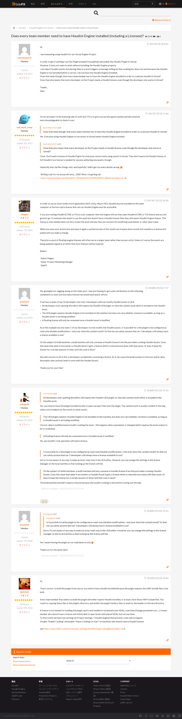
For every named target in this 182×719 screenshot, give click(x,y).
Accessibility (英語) (101, 699)
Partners (15, 699)
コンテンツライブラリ (49, 689)
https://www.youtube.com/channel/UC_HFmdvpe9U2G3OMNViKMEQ (72, 178)
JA (163, 4)
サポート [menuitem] (83, 4)
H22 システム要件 (74, 692)
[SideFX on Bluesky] (157, 716)
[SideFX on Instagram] (151, 716)
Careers (123, 689)
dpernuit (24, 592)
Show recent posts (21, 661)
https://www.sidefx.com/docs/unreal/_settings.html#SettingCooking (76, 628)
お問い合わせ (126, 702)
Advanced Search (162, 20)
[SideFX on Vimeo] (168, 716)
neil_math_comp (24, 127)
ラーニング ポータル (48, 685)
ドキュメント (72, 695)
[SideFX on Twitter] (146, 716)
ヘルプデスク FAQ (74, 689)
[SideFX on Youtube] (173, 716)
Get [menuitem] (94, 4)
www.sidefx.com (116, 628)
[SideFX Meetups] (162, 716)
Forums (22, 28)
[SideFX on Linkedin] (179, 716)
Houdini (15, 685)
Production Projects (48, 695)
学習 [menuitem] (71, 4)
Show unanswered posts (24, 665)
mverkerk (24, 301)
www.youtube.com (115, 178)
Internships (125, 699)
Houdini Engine (18, 689)
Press (122, 692)
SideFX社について (128, 685)
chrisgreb (24, 404)
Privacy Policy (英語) (102, 689)
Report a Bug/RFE (74, 699)
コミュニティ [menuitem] (57, 4)
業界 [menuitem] (43, 4)
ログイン (172, 4)
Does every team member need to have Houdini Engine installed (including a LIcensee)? (78, 28)
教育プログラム (46, 699)
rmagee (24, 214)
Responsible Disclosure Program (103, 704)
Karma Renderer (19, 692)
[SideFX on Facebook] (140, 716)
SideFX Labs (17, 695)
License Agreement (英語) (103, 694)
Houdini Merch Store (129, 695)
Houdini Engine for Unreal (41, 28)
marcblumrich (24, 57)
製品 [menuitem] (33, 4)
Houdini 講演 (44, 692)
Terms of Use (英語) (102, 685)
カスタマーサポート (75, 685)
